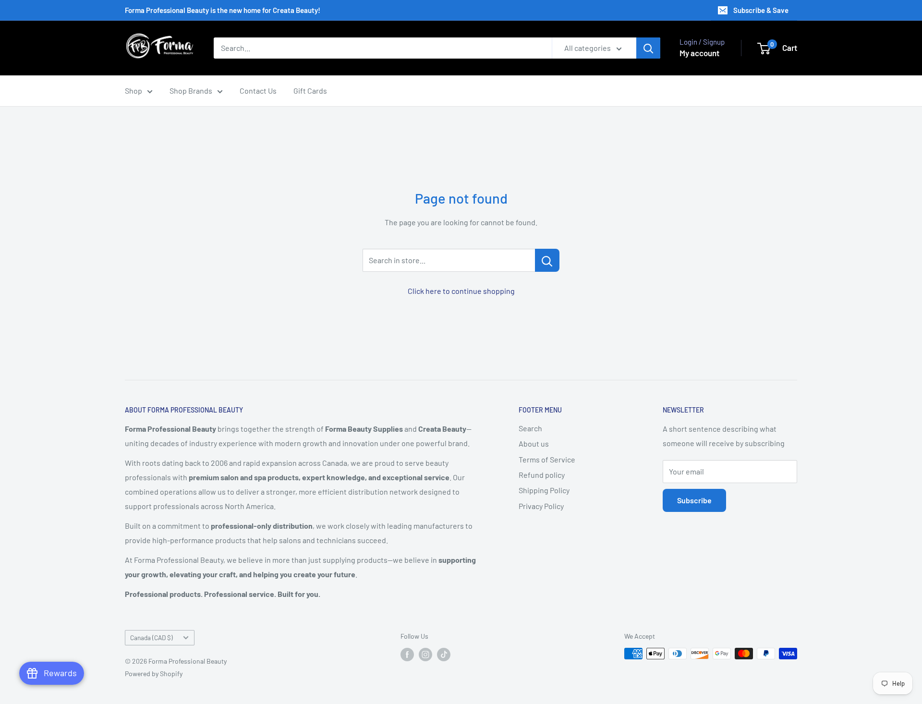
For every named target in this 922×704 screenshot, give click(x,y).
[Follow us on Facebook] (407, 654)
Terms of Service (547, 459)
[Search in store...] (547, 260)
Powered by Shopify (153, 673)
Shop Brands (191, 90)
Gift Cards (310, 90)
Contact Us (258, 90)
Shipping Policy (544, 490)
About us (534, 443)
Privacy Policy (541, 505)
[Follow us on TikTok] (443, 654)
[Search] (648, 48)
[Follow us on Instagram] (425, 654)
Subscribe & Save (761, 10)
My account (699, 53)
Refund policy (542, 474)
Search (530, 428)
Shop (133, 90)
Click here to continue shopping (461, 290)
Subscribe (694, 500)
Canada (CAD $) (151, 637)
